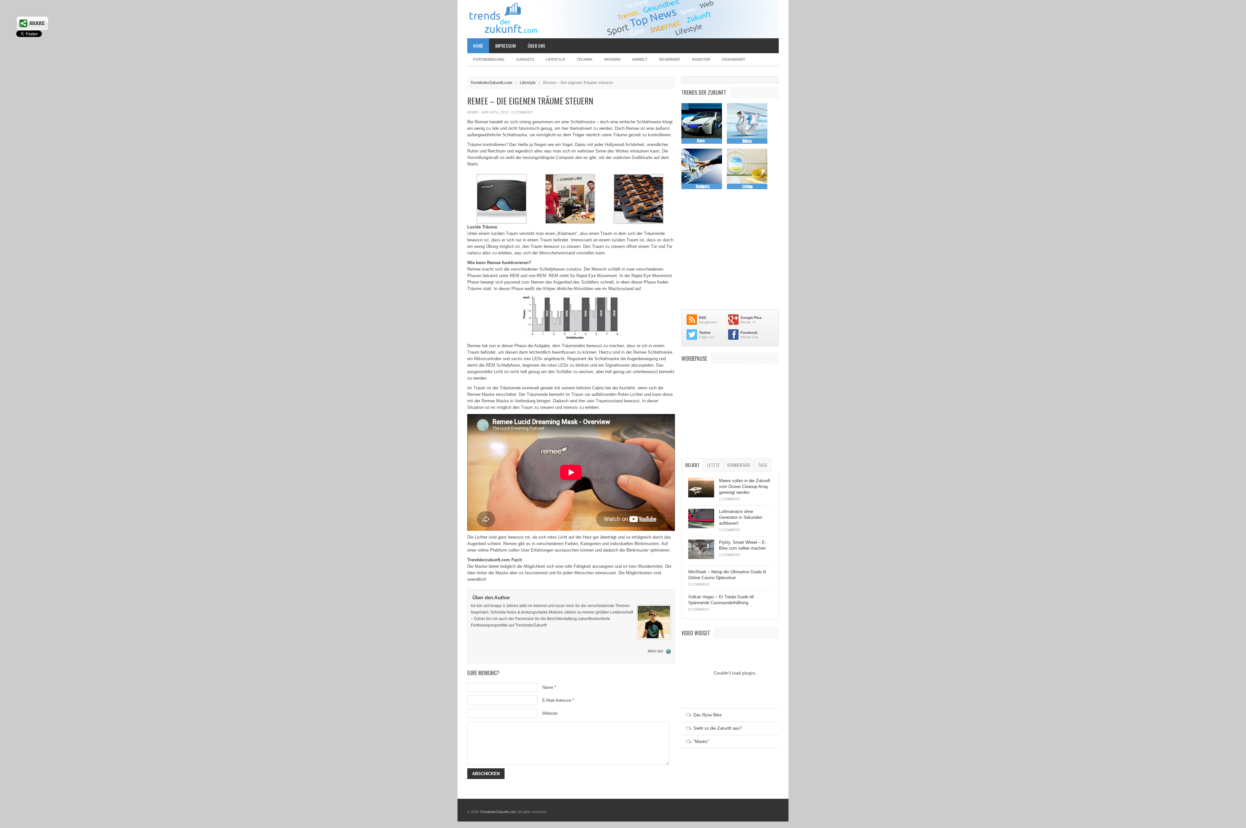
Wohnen (612, 59)
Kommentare (739, 464)
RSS (702, 318)
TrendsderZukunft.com (491, 82)
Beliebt (692, 464)
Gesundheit (733, 59)
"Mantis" (701, 741)
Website (549, 713)
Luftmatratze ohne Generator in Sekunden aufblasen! (740, 517)
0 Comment (522, 112)
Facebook (748, 333)
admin (473, 112)
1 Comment (729, 499)
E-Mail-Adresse (558, 700)
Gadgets (525, 59)
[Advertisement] (730, 408)
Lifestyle (555, 59)
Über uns (536, 45)
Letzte (713, 464)
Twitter (705, 333)
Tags (762, 464)
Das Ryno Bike (707, 714)
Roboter (701, 59)
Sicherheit (669, 59)
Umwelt (639, 59)
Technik (584, 59)
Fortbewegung (489, 59)
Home (478, 45)
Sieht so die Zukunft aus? (717, 728)
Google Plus (751, 318)
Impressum (505, 45)
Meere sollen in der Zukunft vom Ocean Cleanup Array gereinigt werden (744, 486)
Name (549, 687)
